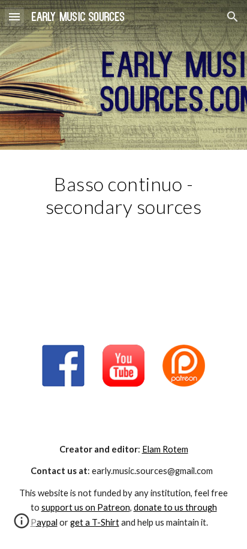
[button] (14, 16)
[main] (123, 206)
